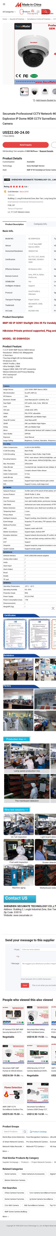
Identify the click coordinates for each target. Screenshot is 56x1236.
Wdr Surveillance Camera (34, 1205)
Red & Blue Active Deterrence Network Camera (14, 1137)
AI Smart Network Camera (13, 1141)
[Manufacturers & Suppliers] (28, 4)
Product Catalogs (39, 1131)
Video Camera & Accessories (33, 1174)
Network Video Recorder (12, 1146)
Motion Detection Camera (15, 1180)
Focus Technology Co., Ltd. (33, 1226)
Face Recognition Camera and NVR (38, 1137)
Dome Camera (10, 1174)
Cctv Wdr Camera (12, 1205)
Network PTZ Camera (35, 1146)
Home (5, 19)
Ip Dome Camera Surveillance (41, 1199)
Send (25, 985)
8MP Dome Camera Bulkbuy (16, 1211)
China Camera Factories (14, 1192)
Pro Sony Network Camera (37, 1141)
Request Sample (46, 151)
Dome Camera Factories (14, 1199)
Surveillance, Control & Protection (39, 19)
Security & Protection (17, 19)
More (5, 1216)
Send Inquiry (26, 145)
